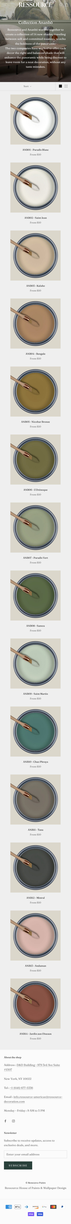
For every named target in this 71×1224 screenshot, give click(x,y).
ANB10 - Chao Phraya (35, 761)
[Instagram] (13, 1120)
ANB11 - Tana (35, 829)
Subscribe (18, 1165)
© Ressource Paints (36, 1182)
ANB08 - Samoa (35, 625)
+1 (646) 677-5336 (21, 1087)
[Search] (60, 4)
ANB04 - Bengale (35, 353)
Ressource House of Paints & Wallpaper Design (35, 1188)
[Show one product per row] (60, 86)
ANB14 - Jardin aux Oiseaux (35, 1033)
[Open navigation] (4, 4)
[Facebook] (5, 1120)
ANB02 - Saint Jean (35, 217)
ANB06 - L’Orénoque (35, 489)
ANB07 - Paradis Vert (35, 557)
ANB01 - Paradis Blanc (35, 149)
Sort (26, 86)
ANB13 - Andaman (35, 965)
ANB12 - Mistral (35, 897)
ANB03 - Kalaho (35, 285)
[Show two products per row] (66, 86)
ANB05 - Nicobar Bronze (35, 421)
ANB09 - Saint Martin (35, 693)
